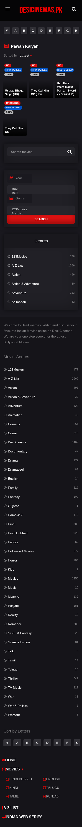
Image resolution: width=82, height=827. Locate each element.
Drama (13, 460)
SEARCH (41, 219)
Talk (11, 651)
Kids (11, 569)
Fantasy (14, 497)
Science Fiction (19, 642)
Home (10, 760)
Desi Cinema (17, 442)
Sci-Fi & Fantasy (20, 633)
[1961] (41, 189)
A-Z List (17, 265)
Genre (20, 198)
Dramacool (16, 469)
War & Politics (18, 706)
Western (14, 715)
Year (18, 178)
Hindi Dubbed (18, 533)
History (13, 542)
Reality (13, 615)
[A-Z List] (41, 213)
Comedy (14, 424)
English (13, 478)
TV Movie (15, 687)
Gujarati (13, 506)
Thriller (13, 678)
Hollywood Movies (21, 551)
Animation (19, 302)
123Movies (19, 256)
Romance (15, 624)
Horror (12, 560)
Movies (13, 578)
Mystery (13, 597)
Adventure (19, 293)
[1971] (41, 193)
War (11, 696)
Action (16, 274)
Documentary (17, 451)
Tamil (11, 660)
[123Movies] (41, 209)
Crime (12, 433)
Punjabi (13, 606)
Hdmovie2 (15, 515)
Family (13, 487)
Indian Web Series (24, 817)
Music (12, 587)
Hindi (11, 524)
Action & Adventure (25, 284)
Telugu (13, 669)
